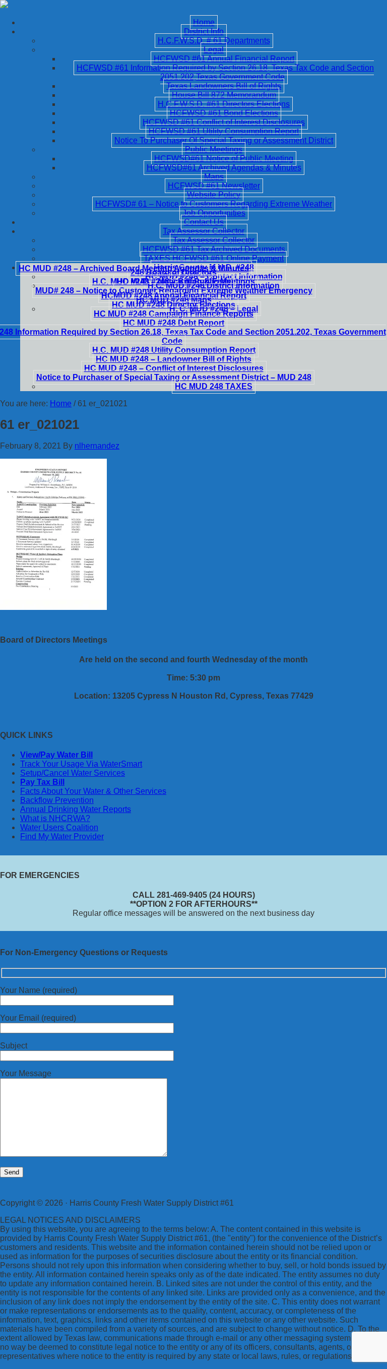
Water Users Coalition (59, 827)
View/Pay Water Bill (56, 755)
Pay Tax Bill (42, 782)
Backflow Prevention (57, 800)
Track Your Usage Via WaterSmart (81, 764)
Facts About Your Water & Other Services (93, 791)
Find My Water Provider (62, 836)
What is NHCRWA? (55, 818)
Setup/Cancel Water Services (72, 773)
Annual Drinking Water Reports (75, 809)
